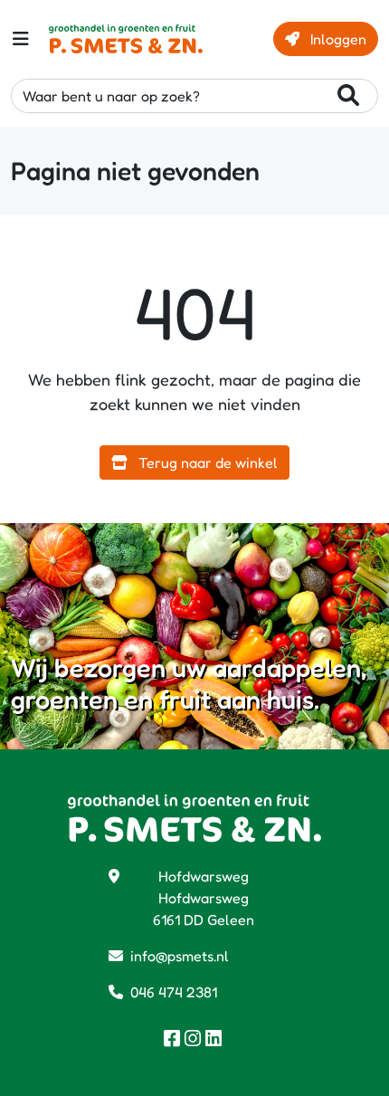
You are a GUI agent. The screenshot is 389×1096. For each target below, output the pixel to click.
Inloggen (336, 39)
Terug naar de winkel (206, 462)
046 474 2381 (173, 992)
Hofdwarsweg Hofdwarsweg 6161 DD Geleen (203, 898)
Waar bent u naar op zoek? (111, 96)
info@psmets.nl (179, 956)
